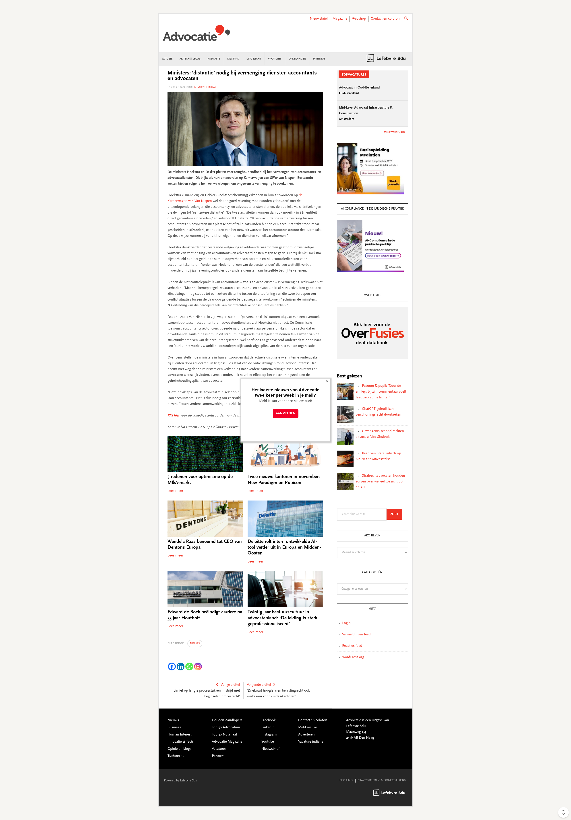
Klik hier (173, 415)
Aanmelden (285, 413)
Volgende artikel (259, 685)
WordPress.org (353, 657)
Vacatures (219, 749)
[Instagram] (198, 666)
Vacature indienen (311, 742)
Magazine (340, 19)
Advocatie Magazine (227, 742)
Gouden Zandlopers (227, 720)
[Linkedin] (180, 666)
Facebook (268, 720)
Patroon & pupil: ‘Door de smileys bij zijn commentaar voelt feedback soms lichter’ (381, 391)
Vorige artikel (230, 685)
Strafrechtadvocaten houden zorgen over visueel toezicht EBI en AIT (380, 481)
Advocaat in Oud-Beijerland (359, 87)
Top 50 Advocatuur (226, 727)
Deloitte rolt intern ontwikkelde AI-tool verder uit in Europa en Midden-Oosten (284, 547)
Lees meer (175, 491)
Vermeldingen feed (356, 634)
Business (174, 727)
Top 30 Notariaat (224, 734)
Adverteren (306, 734)
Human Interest (180, 734)
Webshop (359, 19)
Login (346, 623)
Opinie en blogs (179, 749)
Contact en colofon (385, 19)
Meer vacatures (394, 132)
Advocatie (196, 35)
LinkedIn (268, 727)
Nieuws (195, 643)
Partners (218, 756)
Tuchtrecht (176, 756)
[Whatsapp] (189, 666)
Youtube (267, 742)
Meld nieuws (308, 727)
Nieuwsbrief (319, 19)
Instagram (269, 734)
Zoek (396, 514)
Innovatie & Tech (180, 742)
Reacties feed (352, 646)
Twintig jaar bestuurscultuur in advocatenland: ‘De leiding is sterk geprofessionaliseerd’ (282, 618)
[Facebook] (172, 666)
